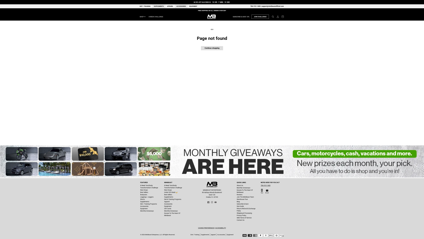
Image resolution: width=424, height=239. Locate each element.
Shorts (142, 199)
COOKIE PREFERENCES (206, 228)
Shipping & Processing (244, 213)
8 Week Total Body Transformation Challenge (149, 187)
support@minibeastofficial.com (273, 6)
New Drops (144, 190)
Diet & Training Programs (172, 199)
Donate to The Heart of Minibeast (172, 214)
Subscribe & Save (242, 204)
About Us (240, 185)
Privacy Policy (241, 215)
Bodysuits (143, 195)
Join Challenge (260, 17)
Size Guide (240, 206)
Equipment (193, 6)
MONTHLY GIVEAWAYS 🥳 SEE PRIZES (212, 10)
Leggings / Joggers (146, 197)
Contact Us (240, 220)
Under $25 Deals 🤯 (171, 192)
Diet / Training (145, 6)
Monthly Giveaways (147, 211)
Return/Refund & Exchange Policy (246, 210)
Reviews (239, 195)
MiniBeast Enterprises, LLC (153, 234)
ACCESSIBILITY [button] (220, 228)
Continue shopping (212, 48)
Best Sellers (144, 192)
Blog (238, 201)
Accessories (181, 6)
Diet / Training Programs (148, 204)
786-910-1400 (265, 185)
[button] (273, 16)
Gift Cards (167, 208)
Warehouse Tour (242, 199)
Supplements (159, 6)
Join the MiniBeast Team (245, 197)
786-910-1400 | (256, 6)
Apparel (170, 6)
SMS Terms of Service (244, 218)
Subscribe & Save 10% (241, 17)
